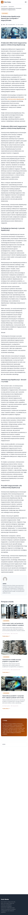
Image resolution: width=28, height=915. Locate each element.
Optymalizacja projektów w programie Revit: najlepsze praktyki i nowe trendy (13, 696)
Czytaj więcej (5, 636)
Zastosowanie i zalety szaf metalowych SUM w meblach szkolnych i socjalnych (13, 624)
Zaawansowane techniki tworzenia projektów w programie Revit (11, 660)
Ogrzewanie (5, 13)
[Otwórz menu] (25, 2)
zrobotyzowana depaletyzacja (16, 99)
